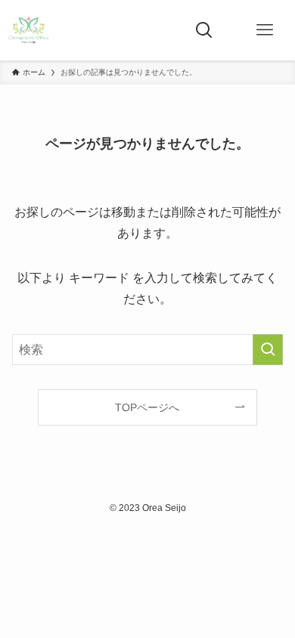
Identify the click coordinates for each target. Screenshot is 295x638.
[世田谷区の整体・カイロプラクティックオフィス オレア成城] (28, 30)
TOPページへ (147, 407)
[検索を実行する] (268, 349)
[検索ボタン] (204, 30)
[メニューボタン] (264, 30)
